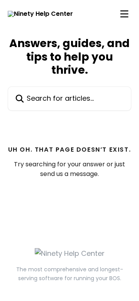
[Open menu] (124, 14)
